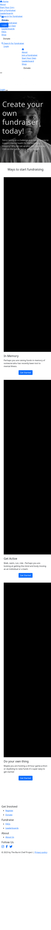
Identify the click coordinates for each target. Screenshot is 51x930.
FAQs (3, 31)
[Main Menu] (1, 72)
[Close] (7, 90)
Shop (3, 34)
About (4, 20)
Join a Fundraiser (9, 22)
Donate (6, 38)
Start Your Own (8, 25)
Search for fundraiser (13, 43)
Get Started (25, 372)
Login (6, 46)
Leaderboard (28, 61)
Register (9, 810)
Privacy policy (41, 852)
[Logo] (13, 8)
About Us (9, 837)
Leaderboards (8, 28)
